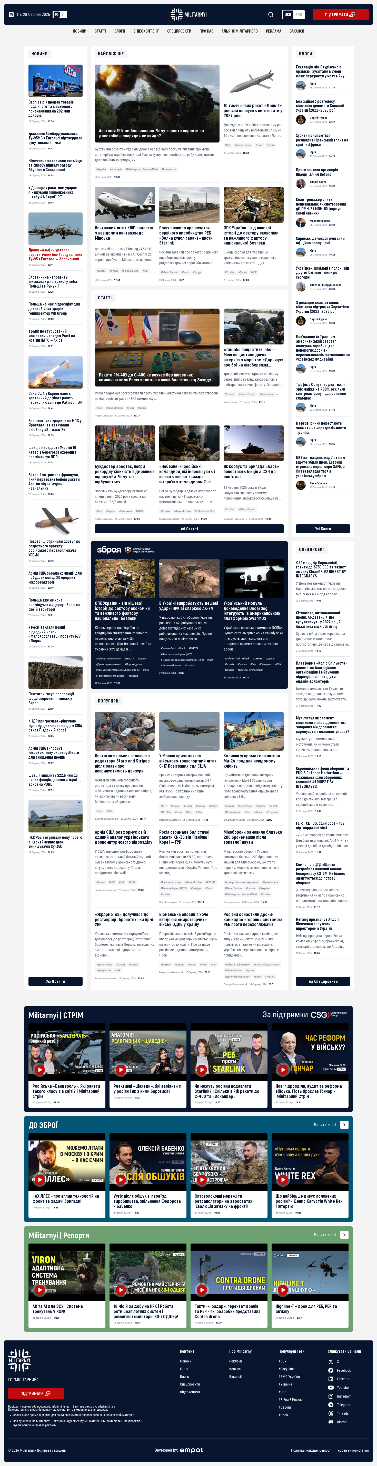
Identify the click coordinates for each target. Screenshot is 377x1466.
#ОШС (112, 882)
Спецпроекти (179, 30)
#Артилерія (116, 169)
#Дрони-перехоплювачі (108, 664)
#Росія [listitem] (284, 1415)
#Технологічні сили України (110, 675)
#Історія (120, 964)
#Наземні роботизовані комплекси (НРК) (118, 669)
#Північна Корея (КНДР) (174, 888)
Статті (100, 30)
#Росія (259, 145)
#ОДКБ (192, 964)
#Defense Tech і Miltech (108, 658)
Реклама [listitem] (236, 1361)
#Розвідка (196, 888)
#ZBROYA (129, 658)
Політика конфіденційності (311, 1450)
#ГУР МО (210, 882)
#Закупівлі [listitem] (286, 1369)
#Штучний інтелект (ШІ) (250, 669)
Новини (79, 30)
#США (278, 664)
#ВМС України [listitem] (289, 1377)
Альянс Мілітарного (240, 30)
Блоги (119, 30)
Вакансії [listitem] (235, 1377)
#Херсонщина (266, 394)
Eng (298, 14)
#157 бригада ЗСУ (204, 511)
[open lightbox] (66, 1052)
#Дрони (243, 272)
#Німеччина (125, 511)
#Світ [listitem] (283, 1392)
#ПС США (166, 812)
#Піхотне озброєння (171, 665)
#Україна (101, 169)
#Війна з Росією (243, 145)
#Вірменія (166, 964)
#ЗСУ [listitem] (282, 1361)
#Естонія (229, 664)
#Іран (145, 270)
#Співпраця (265, 664)
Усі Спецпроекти (323, 981)
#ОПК (254, 272)
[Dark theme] (63, 15)
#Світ (228, 145)
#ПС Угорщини (232, 812)
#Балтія (188, 806)
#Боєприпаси (169, 169)
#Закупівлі (264, 888)
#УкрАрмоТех (103, 970)
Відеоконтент (146, 30)
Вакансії (297, 30)
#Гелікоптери (245, 806)
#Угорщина (272, 812)
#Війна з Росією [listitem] (291, 1400)
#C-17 (164, 806)
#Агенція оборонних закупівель (241, 882)
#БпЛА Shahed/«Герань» (267, 964)
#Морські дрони (133, 664)
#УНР (118, 970)
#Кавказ (179, 964)
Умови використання (353, 1450)
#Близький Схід (130, 270)
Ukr (288, 14)
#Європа (101, 270)
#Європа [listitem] (285, 1407)
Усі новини (55, 981)
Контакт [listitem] (235, 1369)
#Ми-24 (273, 806)
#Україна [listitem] (285, 1384)
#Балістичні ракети (171, 882)
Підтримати (336, 14)
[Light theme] (57, 15)
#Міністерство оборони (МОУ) (142, 169)
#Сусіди (270, 145)
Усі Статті (189, 528)
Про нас (206, 30)
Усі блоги (323, 528)
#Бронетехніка (270, 882)
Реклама (273, 30)
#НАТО (139, 511)
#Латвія (213, 806)
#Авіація (175, 806)
